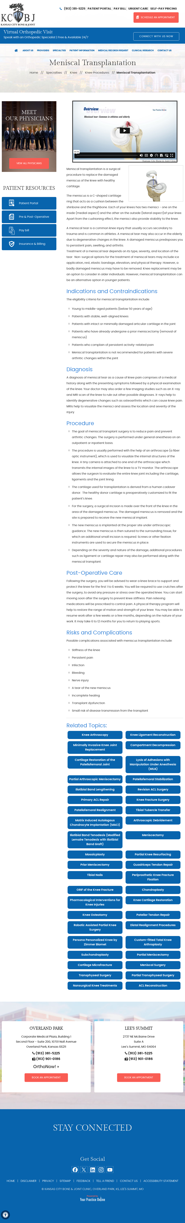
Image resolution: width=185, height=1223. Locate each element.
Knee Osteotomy (95, 914)
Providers (43, 50)
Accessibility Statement (160, 1181)
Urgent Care (138, 8)
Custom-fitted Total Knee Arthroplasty (153, 942)
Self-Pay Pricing (163, 8)
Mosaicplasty (95, 854)
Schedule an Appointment (158, 17)
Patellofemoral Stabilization (153, 779)
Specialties (59, 50)
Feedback (83, 1181)
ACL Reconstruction (153, 985)
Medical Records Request (113, 50)
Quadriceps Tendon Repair (153, 864)
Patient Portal (99, 8)
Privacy (48, 1181)
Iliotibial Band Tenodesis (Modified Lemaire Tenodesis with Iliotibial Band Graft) (95, 840)
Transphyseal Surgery (95, 975)
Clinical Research (143, 50)
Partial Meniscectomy (153, 954)
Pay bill (120, 8)
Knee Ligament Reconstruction (153, 734)
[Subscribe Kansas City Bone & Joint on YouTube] (109, 1169)
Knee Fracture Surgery (153, 799)
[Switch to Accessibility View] (5, 1214)
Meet (29, 115)
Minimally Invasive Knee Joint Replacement (95, 747)
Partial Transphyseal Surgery (153, 975)
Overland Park (46, 1028)
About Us (28, 50)
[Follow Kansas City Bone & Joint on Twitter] (83, 1169)
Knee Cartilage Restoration (153, 900)
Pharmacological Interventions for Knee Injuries (95, 902)
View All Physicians (29, 163)
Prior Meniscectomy (94, 864)
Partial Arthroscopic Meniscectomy (95, 779)
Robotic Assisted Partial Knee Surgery (95, 927)
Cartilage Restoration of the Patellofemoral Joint (95, 762)
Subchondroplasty (95, 954)
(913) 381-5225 (74, 8)
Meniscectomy (153, 835)
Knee (73, 72)
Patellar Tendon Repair (153, 914)
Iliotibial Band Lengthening (95, 789)
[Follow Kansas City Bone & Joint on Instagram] (101, 1169)
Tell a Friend (105, 1181)
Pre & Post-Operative (34, 216)
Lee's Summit (138, 1028)
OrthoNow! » (46, 1067)
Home (16, 51)
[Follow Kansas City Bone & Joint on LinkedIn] (92, 1169)
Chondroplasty (153, 889)
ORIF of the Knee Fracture (95, 889)
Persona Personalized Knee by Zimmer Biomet (95, 942)
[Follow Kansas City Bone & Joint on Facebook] (75, 1169)
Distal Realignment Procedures (153, 925)
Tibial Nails (95, 875)
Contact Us (164, 50)
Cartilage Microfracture (95, 965)
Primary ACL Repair (95, 799)
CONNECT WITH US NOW (156, 36)
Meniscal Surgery (153, 965)
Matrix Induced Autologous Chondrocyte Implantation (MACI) (95, 822)
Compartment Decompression (152, 745)
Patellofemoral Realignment (95, 810)
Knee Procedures (97, 72)
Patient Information (82, 50)
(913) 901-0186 (48, 1059)
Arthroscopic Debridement (153, 820)
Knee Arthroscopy (95, 734)
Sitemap (65, 1181)
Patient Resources (29, 188)
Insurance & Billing (32, 243)
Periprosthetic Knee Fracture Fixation (153, 877)
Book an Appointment (46, 1077)
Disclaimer (28, 1181)
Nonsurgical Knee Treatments (95, 985)
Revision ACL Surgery (153, 789)
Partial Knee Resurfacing (153, 854)
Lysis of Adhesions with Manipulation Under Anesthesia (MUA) (153, 764)
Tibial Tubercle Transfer (153, 810)
